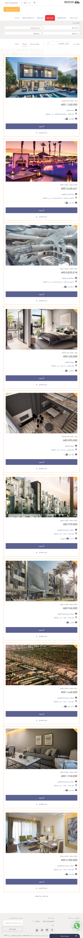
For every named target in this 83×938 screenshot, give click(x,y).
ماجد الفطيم (70, 110)
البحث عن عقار (73, 18)
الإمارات (47, 114)
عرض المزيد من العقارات (41, 896)
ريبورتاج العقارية (69, 362)
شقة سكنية (73, 184)
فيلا (76, 100)
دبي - (52, 114)
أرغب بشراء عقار (12, 9)
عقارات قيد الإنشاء (68, 100)
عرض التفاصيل (43, 133)
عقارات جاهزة (64, 184)
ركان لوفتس (70, 365)
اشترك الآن (12, 929)
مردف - (64, 533)
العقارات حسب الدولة (73, 918)
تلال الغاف (70, 114)
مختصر (17, 44)
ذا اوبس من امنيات (68, 198)
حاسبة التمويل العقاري (28, 18)
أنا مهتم (41, 126)
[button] (25, 3)
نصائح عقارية (40, 18)
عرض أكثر (24, 44)
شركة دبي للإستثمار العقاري (65, 530)
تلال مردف (70, 533)
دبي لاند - (62, 365)
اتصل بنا (17, 18)
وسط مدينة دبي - (56, 198)
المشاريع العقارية (61, 18)
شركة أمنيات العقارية (68, 194)
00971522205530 (48, 921)
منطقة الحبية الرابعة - (60, 114)
